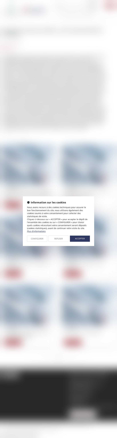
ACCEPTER (80, 238)
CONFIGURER (37, 238)
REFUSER (58, 238)
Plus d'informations (36, 231)
